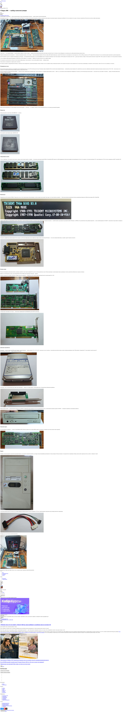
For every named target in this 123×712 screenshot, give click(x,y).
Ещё (3, 666)
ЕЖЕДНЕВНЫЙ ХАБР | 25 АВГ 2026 (6, 619)
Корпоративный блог (5, 703)
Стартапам (4, 706)
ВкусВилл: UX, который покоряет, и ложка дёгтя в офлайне (34, 632)
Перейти (2, 617)
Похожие (7, 670)
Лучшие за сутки (3, 670)
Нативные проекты (5, 704)
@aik (3, 592)
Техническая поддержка (10, 710)
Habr (6, 711)
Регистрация (4, 684)
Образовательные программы (7, 705)
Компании (4, 690)
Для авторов (4, 696)
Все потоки (4, 0)
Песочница (4, 692)
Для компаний (4, 697)
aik (0, 8)
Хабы (3, 689)
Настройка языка (3, 710)
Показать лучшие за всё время (5, 672)
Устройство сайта (5, 695)
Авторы (3, 691)
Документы (4, 698)
